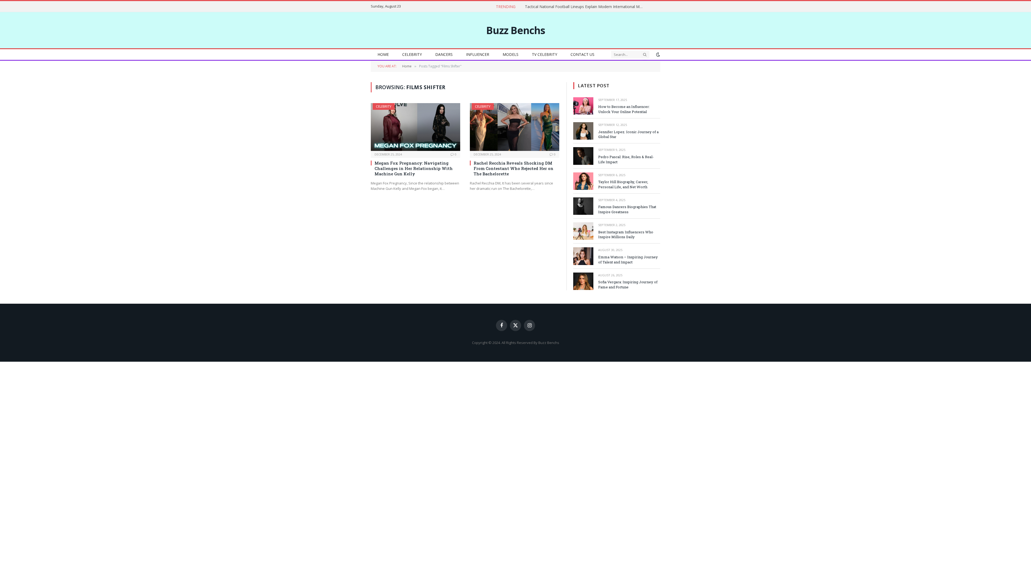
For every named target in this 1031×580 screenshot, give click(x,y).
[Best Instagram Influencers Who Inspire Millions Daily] (583, 231)
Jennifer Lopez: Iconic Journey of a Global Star (628, 134)
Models (510, 54)
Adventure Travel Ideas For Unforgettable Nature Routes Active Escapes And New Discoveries (554, 6)
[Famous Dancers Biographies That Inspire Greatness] (583, 206)
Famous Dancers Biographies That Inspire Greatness (627, 209)
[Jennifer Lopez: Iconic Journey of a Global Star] (583, 131)
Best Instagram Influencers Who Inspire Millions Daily (625, 235)
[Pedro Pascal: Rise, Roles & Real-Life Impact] (583, 156)
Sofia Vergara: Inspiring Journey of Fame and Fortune (628, 284)
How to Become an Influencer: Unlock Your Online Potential (624, 109)
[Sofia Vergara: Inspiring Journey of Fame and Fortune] (583, 281)
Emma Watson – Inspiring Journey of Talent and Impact (628, 259)
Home (383, 54)
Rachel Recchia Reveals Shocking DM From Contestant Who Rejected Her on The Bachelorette (513, 168)
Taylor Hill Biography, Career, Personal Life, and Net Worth (623, 184)
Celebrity (412, 54)
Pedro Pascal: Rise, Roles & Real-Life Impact (626, 159)
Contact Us (582, 54)
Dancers (444, 54)
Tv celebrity (544, 54)
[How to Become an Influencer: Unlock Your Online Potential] (583, 106)
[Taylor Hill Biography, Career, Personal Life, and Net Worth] (583, 181)
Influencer (477, 54)
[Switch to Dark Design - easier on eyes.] (657, 54)
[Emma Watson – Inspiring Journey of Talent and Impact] (583, 256)
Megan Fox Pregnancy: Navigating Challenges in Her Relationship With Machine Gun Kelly (414, 168)
